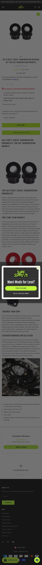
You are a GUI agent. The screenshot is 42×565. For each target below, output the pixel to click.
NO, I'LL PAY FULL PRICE (21, 293)
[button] (37, 560)
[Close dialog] (38, 267)
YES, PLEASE (21, 288)
